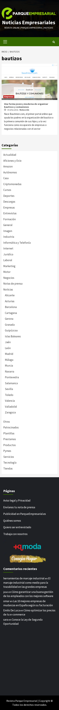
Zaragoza (10, 412)
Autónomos (10, 172)
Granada (10, 324)
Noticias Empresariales (28, 22)
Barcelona (11, 307)
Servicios (8, 457)
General (7, 225)
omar (6, 601)
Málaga (9, 360)
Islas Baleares (13, 336)
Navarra (9, 371)
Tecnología (9, 462)
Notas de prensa (12, 283)
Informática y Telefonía (17, 242)
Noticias (8, 289)
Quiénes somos (12, 520)
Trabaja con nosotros (15, 534)
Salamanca (11, 383)
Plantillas (8, 433)
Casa (6, 178)
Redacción (24, 110)
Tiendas (8, 468)
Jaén (8, 342)
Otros (6, 421)
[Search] (54, 42)
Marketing (9, 266)
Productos (9, 445)
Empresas (8, 96)
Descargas (9, 201)
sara (5, 619)
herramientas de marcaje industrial (23, 578)
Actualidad (9, 155)
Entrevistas (10, 213)
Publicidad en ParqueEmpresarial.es (24, 514)
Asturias (9, 301)
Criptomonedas (12, 184)
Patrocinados (11, 427)
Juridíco (8, 254)
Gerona (9, 319)
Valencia (10, 401)
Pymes (7, 451)
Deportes (8, 196)
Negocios (8, 278)
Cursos (7, 190)
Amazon (8, 166)
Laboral (7, 260)
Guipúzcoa (11, 330)
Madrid (9, 354)
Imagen (7, 231)
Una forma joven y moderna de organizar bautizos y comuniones (26, 105)
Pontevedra (12, 377)
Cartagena (11, 313)
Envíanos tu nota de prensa (19, 507)
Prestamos (9, 439)
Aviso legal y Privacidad (16, 500)
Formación (9, 219)
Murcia (9, 365)
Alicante (10, 295)
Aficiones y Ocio (12, 160)
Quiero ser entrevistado (17, 527)
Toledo (9, 395)
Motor (6, 272)
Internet (8, 248)
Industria (8, 237)
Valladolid (11, 406)
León (8, 348)
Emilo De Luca (11, 610)
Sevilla (9, 389)
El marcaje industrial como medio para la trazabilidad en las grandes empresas (26, 583)
